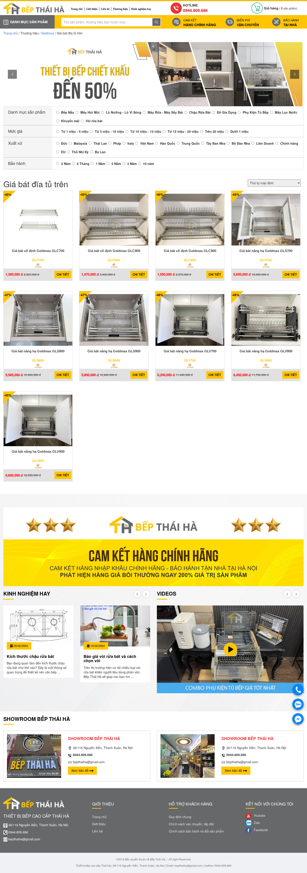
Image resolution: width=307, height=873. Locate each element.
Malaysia (80, 143)
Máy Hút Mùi (90, 112)
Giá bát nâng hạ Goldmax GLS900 (113, 351)
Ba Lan (100, 152)
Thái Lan (100, 143)
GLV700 (190, 360)
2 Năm (66, 163)
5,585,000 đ (14, 375)
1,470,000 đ (90, 274)
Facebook (260, 830)
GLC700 (38, 260)
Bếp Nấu (67, 112)
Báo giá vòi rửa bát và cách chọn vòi (110, 658)
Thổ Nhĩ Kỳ (80, 152)
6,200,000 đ (166, 375)
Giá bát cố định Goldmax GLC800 (114, 251)
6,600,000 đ (14, 475)
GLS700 (266, 260)
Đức (64, 143)
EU (63, 152)
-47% (7, 294)
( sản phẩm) (280, 8)
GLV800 (266, 360)
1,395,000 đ (14, 274)
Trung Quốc (191, 143)
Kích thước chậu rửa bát (30, 656)
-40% (7, 194)
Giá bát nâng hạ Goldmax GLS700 (265, 251)
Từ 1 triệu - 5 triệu (75, 131)
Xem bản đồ (80, 770)
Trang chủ (77, 9)
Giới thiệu (92, 9)
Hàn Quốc (167, 143)
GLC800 (114, 260)
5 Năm (116, 163)
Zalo (256, 823)
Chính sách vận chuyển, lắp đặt (191, 824)
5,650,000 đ (242, 274)
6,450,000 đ (242, 375)
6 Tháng (83, 163)
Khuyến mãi (70, 121)
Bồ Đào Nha (241, 143)
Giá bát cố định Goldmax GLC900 (190, 251)
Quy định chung (180, 816)
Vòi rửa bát (94, 121)
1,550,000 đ (166, 274)
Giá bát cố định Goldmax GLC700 (38, 251)
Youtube (259, 815)
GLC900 (190, 260)
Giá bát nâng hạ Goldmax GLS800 (38, 351)
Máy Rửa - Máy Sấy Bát (165, 112)
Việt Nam (147, 143)
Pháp (117, 143)
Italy (130, 143)
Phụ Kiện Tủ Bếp (256, 112)
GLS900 (114, 360)
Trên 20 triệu (214, 131)
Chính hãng (289, 143)
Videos (166, 593)
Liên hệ (105, 9)
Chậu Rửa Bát (200, 112)
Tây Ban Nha (215, 143)
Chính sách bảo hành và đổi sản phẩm (196, 831)
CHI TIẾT (63, 274)
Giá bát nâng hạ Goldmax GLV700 (190, 351)
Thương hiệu (120, 9)
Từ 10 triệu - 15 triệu (145, 131)
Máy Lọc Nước (286, 112)
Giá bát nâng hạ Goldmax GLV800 (266, 351)
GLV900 (38, 460)
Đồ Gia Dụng (226, 112)
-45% (235, 194)
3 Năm (132, 163)
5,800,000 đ (90, 375)
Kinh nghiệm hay (141, 9)
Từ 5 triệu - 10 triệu (109, 131)
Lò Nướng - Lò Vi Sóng (123, 112)
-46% (159, 294)
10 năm (148, 163)
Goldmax (47, 33)
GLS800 (38, 360)
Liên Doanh (265, 143)
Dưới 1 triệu (239, 131)
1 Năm (100, 163)
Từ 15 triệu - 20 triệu (183, 131)
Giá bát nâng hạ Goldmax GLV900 (38, 451)
